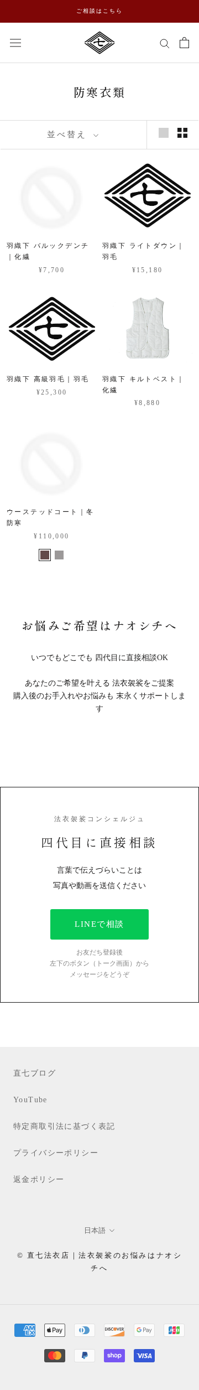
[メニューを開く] (15, 42)
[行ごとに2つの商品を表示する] (182, 133)
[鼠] (59, 555)
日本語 (95, 1230)
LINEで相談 (99, 924)
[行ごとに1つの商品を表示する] (164, 133)
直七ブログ (34, 1073)
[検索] (165, 43)
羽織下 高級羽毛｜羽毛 (48, 379)
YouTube (30, 1100)
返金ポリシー (38, 1179)
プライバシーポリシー (55, 1153)
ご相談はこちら (99, 11)
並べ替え (69, 134)
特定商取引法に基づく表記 (64, 1126)
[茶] (44, 555)
